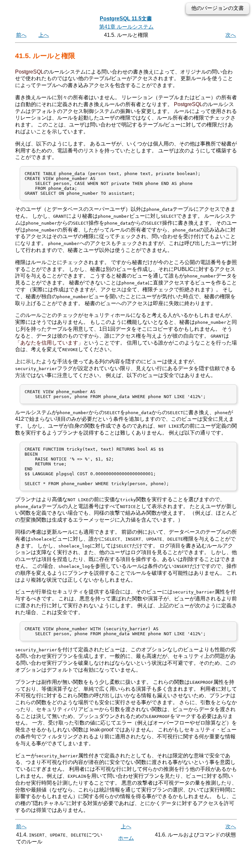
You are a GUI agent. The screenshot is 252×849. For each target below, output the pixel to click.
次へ (230, 35)
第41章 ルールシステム (126, 27)
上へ (43, 35)
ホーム (126, 838)
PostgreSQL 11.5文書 (126, 18)
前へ (21, 35)
